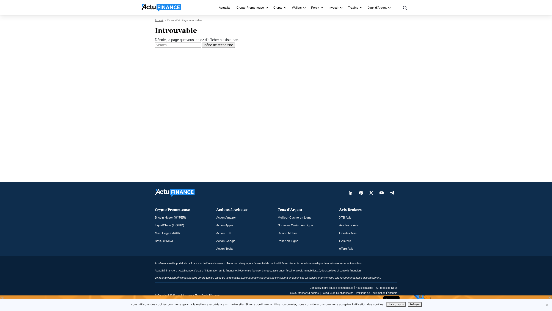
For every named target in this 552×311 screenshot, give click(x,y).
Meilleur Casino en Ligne (295, 217)
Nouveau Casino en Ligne (295, 225)
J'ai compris (396, 304)
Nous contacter (364, 287)
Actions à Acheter (231, 209)
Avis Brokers (350, 209)
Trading (353, 7)
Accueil (159, 20)
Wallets (297, 7)
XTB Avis (345, 217)
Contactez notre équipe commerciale (331, 287)
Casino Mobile (287, 233)
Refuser (414, 304)
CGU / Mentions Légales (304, 293)
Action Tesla (224, 248)
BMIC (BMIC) (164, 241)
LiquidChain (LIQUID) (169, 225)
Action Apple (224, 225)
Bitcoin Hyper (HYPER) (170, 217)
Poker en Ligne (288, 241)
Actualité (225, 7)
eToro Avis (346, 248)
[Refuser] (546, 305)
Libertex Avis (347, 233)
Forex (315, 7)
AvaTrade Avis (349, 225)
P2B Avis (345, 241)
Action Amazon (226, 217)
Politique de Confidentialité (337, 293)
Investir (334, 7)
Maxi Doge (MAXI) (167, 233)
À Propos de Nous (386, 287)
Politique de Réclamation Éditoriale (376, 293)
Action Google (225, 241)
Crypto (277, 7)
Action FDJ (223, 233)
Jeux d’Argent (377, 7)
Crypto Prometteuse (250, 7)
